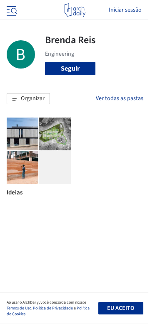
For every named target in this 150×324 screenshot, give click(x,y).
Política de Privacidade (53, 308)
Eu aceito (120, 308)
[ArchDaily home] (74, 10)
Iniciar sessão (125, 10)
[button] (28, 99)
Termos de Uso (19, 308)
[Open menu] (11, 10)
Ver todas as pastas (119, 98)
